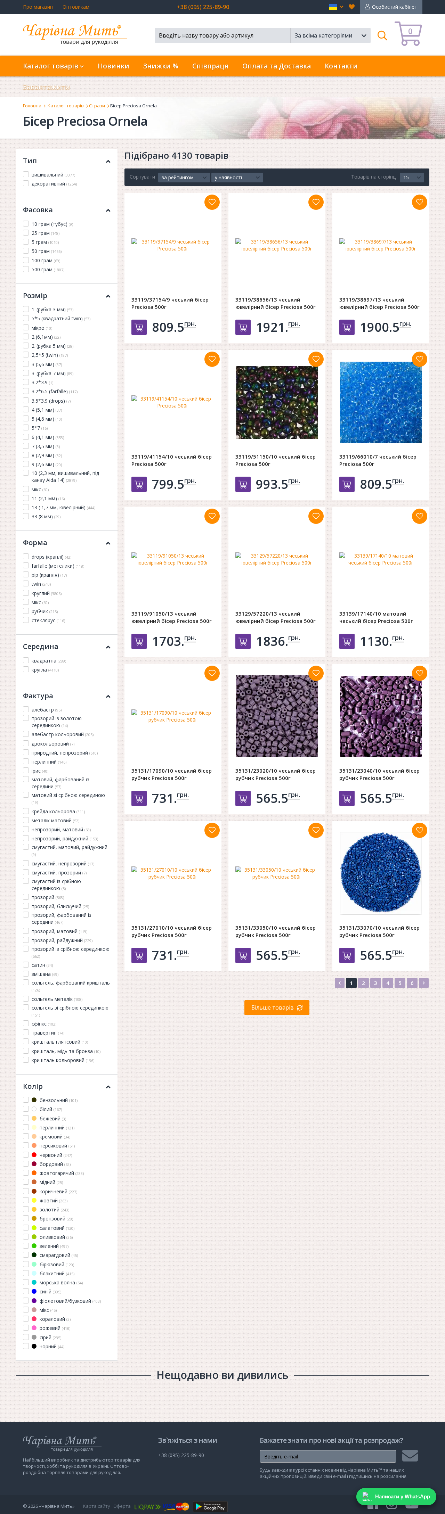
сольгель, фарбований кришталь (71, 986)
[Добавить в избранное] (212, 202)
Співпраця (210, 66)
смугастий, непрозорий (63, 863)
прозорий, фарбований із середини (61, 918)
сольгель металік (57, 999)
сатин (42, 965)
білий (50, 1109)
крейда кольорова (58, 811)
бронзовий (55, 1218)
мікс (40, 489)
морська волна (60, 1282)
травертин (48, 1032)
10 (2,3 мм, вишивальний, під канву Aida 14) (65, 476)
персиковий (56, 1145)
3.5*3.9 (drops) (51, 400)
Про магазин (38, 6)
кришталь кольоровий (63, 1060)
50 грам (47, 251)
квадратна (49, 660)
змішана (45, 974)
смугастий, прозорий (59, 872)
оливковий (55, 1237)
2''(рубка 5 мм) (52, 346)
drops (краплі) (51, 556)
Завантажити (46, 86)
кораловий (54, 1319)
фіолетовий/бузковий (69, 1301)
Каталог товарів (66, 105)
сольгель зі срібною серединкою (70, 1011)
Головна (32, 105)
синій (49, 1291)
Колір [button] (33, 1086)
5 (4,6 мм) (47, 418)
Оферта (122, 1506)
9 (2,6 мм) (47, 464)
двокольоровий (53, 743)
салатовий (56, 1228)
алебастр (47, 709)
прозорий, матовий (59, 931)
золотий (53, 1209)
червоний (55, 1155)
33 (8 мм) (46, 516)
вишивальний (53, 174)
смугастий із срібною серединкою (56, 884)
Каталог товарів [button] (51, 66)
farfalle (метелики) (58, 565)
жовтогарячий (61, 1173)
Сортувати (142, 176)
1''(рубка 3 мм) (52, 309)
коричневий (57, 1191)
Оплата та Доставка (276, 66)
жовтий (52, 1200)
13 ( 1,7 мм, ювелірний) (63, 507)
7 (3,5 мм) (46, 446)
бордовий (54, 1164)
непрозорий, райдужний (65, 838)
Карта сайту (96, 1506)
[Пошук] (383, 35)
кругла (45, 669)
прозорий (48, 897)
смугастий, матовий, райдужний (69, 850)
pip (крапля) (49, 574)
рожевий (54, 1328)
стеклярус (48, 620)
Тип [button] (30, 160)
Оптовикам (76, 6)
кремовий (54, 1136)
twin (41, 584)
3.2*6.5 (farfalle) (55, 391)
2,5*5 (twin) (50, 355)
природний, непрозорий (65, 752)
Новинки (113, 66)
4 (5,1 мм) (47, 409)
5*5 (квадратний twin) (61, 318)
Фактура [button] (38, 695)
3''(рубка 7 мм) (52, 373)
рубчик (45, 611)
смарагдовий (58, 1255)
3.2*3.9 (42, 382)
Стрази (97, 105)
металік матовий (55, 820)
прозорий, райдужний (62, 940)
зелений (53, 1246)
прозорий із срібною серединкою (71, 952)
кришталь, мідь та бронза (66, 1051)
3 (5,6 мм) (47, 364)
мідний (50, 1182)
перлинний (49, 761)
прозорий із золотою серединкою (57, 722)
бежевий (52, 1118)
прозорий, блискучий (60, 906)
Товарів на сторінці (374, 176)
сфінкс (44, 1023)
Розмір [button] (35, 295)
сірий (49, 1337)
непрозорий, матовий (61, 829)
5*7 (40, 428)
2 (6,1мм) (46, 337)
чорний (51, 1346)
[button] (336, 7)
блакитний (56, 1273)
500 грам (48, 269)
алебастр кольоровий (63, 734)
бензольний (58, 1100)
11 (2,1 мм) (48, 498)
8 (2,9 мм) (47, 455)
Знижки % (160, 66)
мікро (42, 327)
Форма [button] (35, 542)
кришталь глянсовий (60, 1041)
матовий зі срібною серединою (68, 798)
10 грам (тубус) (52, 224)
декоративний (54, 183)
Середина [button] (40, 646)
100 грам (46, 260)
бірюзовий (56, 1264)
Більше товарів (272, 1007)
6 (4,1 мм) (48, 437)
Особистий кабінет (394, 6)
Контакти (341, 66)
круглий (47, 593)
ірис (40, 770)
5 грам (45, 242)
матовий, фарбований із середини (60, 783)
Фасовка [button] (38, 209)
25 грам (45, 233)
